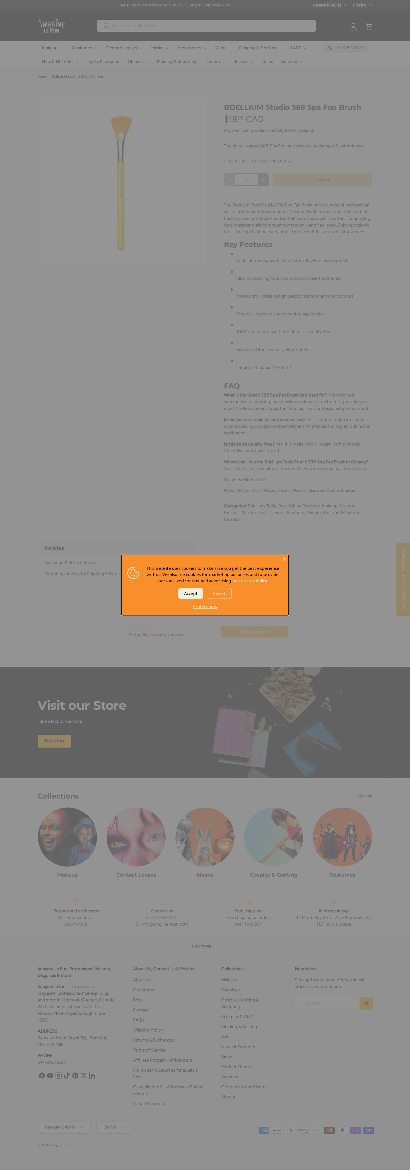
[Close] (284, 559)
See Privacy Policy (250, 580)
